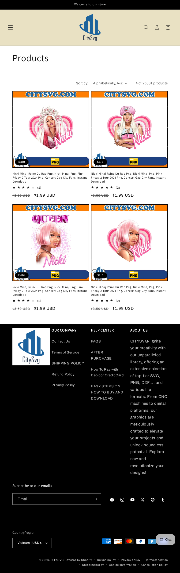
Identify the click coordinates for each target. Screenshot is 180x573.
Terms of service (157, 560)
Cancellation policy (154, 564)
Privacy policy (130, 560)
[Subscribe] (95, 499)
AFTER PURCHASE (101, 355)
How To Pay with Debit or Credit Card (107, 372)
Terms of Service (65, 352)
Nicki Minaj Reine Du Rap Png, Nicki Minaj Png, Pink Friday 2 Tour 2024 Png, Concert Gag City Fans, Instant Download (49, 178)
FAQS (96, 341)
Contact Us (61, 341)
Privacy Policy (63, 385)
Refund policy (106, 560)
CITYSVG (57, 560)
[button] (10, 27)
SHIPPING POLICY (68, 363)
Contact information (122, 564)
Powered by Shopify (78, 560)
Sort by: (82, 83)
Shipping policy (93, 564)
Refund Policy (63, 374)
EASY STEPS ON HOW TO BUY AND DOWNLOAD (107, 392)
